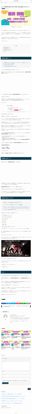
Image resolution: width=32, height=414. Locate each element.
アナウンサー (3, 8)
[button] (3, 303)
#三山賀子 (9, 63)
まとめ (5, 51)
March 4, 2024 (14, 66)
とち (5, 319)
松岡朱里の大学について (7, 48)
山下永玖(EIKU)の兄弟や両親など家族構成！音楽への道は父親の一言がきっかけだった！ (13, 396)
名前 (3, 371)
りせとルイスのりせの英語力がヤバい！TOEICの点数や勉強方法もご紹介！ (12, 403)
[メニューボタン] (1, 1)
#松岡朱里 (12, 63)
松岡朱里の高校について (7, 47)
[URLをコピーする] (28, 303)
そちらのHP (23, 132)
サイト (3, 377)
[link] (11, 322)
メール (3, 374)
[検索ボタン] (31, 1)
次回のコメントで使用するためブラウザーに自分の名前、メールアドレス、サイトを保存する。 (15, 380)
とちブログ (16, 0)
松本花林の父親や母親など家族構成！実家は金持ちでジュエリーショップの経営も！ (13, 398)
